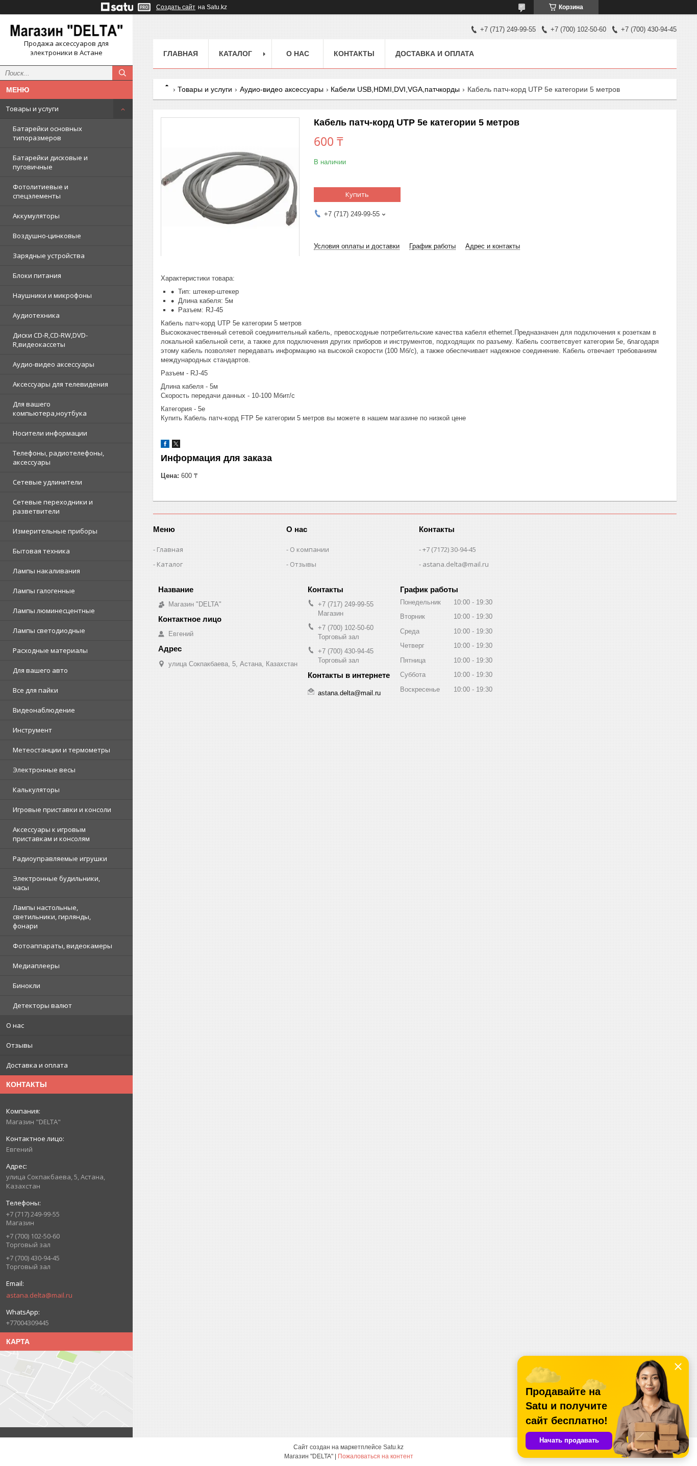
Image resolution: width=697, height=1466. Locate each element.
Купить (357, 194)
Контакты (354, 53)
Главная (180, 53)
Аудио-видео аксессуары (53, 364)
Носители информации (50, 433)
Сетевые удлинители (47, 482)
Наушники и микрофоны (52, 295)
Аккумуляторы (36, 215)
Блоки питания (37, 275)
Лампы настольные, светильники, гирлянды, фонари (52, 916)
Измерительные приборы (55, 531)
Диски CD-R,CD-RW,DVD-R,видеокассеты (50, 340)
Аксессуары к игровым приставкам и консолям (51, 834)
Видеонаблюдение (44, 710)
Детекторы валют (42, 1005)
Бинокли (26, 985)
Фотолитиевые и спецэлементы (40, 191)
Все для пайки (35, 690)
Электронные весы (44, 769)
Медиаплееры (36, 965)
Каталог (235, 53)
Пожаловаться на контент (375, 1456)
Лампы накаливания (46, 570)
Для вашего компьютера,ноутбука (50, 408)
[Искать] (122, 73)
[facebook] (165, 445)
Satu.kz (393, 1447)
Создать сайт (175, 7)
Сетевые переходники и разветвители (53, 506)
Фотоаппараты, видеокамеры (62, 945)
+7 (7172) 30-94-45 (449, 549)
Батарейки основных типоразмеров (47, 133)
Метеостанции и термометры (61, 749)
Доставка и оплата (37, 1065)
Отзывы (19, 1045)
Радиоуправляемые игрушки (60, 858)
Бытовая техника (41, 550)
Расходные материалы (50, 650)
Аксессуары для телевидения (60, 384)
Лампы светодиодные (49, 630)
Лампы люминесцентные (54, 610)
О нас (15, 1025)
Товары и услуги (32, 108)
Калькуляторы (36, 789)
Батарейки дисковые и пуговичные (50, 162)
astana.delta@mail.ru (39, 1295)
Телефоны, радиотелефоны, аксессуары (58, 457)
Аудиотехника (36, 315)
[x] (176, 445)
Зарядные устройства (49, 255)
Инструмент (32, 730)
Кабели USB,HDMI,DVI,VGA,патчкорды (395, 89)
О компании (309, 549)
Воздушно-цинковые (47, 235)
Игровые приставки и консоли (62, 809)
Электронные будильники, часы (56, 883)
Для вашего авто (40, 670)
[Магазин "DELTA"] (66, 30)
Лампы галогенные (44, 590)
